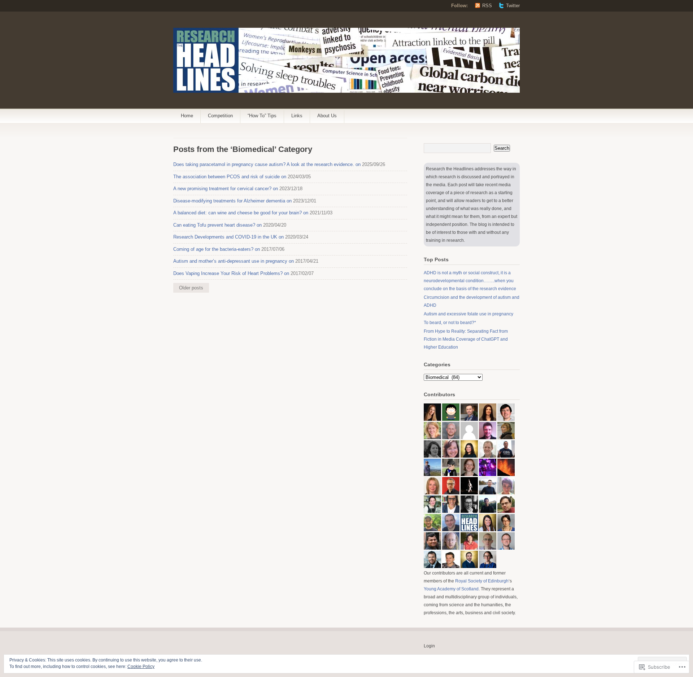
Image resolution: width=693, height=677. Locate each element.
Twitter (513, 5)
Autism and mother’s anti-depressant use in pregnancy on (233, 261)
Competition (220, 115)
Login (429, 645)
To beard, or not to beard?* (450, 322)
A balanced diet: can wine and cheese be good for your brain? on (240, 212)
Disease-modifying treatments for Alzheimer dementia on (232, 201)
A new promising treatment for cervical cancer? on (225, 188)
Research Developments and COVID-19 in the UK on (228, 237)
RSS (487, 5)
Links (296, 115)
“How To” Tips (262, 115)
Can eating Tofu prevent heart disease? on (217, 225)
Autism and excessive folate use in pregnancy (468, 313)
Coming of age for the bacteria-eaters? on (216, 249)
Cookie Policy (140, 666)
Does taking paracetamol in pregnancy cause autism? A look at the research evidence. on (267, 164)
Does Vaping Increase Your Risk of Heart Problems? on (231, 273)
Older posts (191, 288)
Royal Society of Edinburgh (482, 581)
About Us (327, 115)
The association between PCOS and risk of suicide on (229, 176)
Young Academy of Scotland (451, 588)
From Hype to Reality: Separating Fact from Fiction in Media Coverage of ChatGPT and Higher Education (466, 339)
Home (187, 115)
